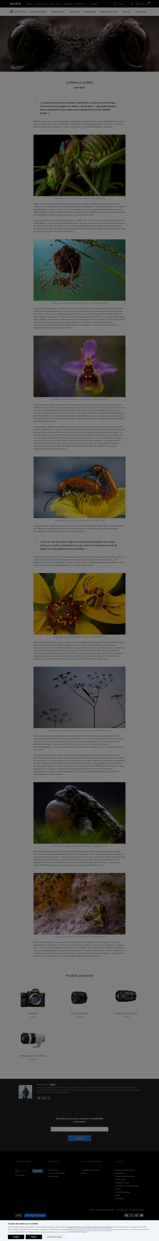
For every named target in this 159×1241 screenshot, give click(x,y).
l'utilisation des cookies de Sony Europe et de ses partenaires (90, 1229)
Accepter (16, 1237)
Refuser (34, 1237)
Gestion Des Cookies (54, 1237)
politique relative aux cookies (65, 1232)
